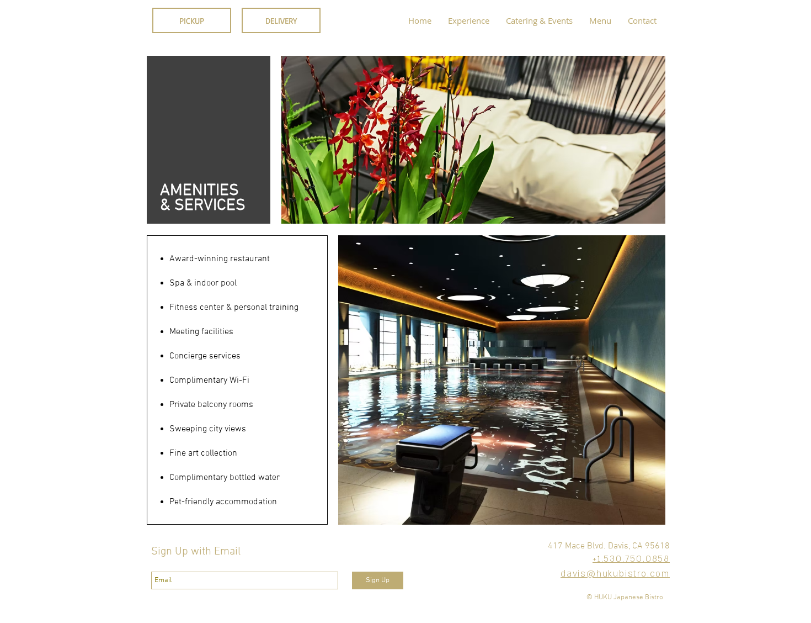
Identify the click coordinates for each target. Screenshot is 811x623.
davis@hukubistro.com (615, 574)
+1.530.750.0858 (631, 559)
